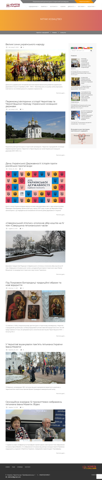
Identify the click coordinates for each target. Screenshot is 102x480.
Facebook (94, 475)
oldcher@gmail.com (14, 477)
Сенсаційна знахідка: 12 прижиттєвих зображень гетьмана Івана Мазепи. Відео (34, 403)
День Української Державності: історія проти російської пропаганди (31, 164)
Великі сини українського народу (25, 44)
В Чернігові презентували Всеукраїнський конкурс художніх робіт (87, 80)
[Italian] (83, 48)
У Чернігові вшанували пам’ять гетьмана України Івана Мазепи (34, 345)
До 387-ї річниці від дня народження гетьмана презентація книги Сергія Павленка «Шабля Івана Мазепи (87, 115)
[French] (77, 48)
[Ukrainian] (91, 48)
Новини (62, 6)
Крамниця (20, 467)
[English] (75, 48)
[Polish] (85, 48)
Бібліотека (91, 6)
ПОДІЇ (13, 467)
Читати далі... (60, 93)
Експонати (53, 6)
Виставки (81, 6)
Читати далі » (74, 74)
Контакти (27, 467)
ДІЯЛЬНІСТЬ (71, 6)
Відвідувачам (33, 6)
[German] (80, 48)
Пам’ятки (44, 6)
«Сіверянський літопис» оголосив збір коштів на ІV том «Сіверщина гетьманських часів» (35, 224)
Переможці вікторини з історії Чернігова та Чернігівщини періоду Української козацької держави (31, 104)
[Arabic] (72, 48)
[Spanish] (88, 48)
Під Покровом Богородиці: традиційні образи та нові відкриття (33, 283)
